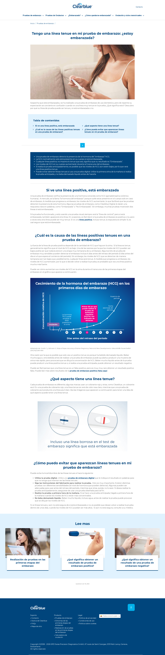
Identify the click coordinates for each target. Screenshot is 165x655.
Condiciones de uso (86, 621)
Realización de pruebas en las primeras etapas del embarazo (64, 630)
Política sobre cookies (87, 624)
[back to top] (131, 607)
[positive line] (82, 145)
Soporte (33, 615)
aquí (88, 371)
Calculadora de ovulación (61, 636)
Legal (80, 615)
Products (57, 615)
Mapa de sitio (36, 626)
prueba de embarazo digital (81, 478)
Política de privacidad (87, 618)
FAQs (33, 624)
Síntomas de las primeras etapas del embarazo (63, 623)
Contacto (139, 7)
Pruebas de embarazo (45, 23)
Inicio (32, 23)
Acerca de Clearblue (39, 621)
